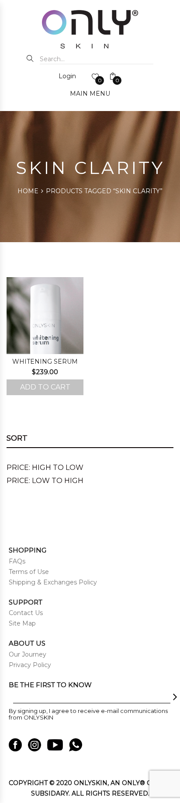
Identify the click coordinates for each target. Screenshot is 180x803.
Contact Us (26, 613)
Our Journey (27, 654)
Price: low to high (45, 480)
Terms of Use (29, 572)
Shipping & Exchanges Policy (53, 582)
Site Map (22, 623)
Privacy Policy (30, 665)
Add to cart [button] (45, 387)
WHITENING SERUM (45, 361)
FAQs (17, 561)
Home (27, 191)
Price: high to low (45, 467)
